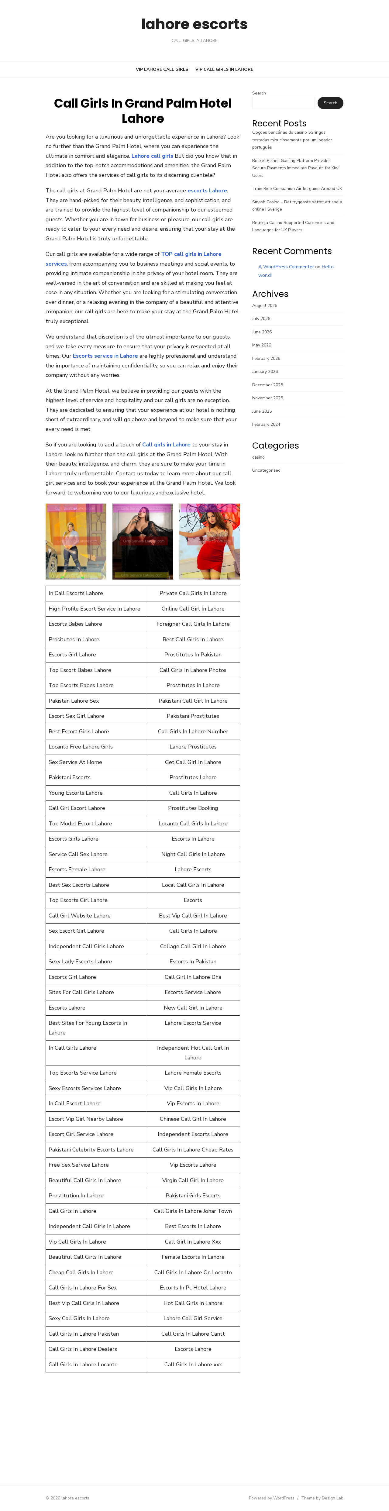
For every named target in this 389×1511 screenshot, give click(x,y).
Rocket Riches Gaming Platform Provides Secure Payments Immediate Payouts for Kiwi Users (295, 168)
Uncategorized (266, 470)
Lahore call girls (152, 156)
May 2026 (261, 345)
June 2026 (262, 332)
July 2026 (261, 319)
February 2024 (266, 424)
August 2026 (264, 305)
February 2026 (266, 358)
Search (259, 93)
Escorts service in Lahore (105, 356)
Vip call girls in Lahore (224, 69)
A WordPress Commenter (286, 266)
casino (258, 457)
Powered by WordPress (271, 1498)
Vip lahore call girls (162, 69)
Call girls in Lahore (166, 444)
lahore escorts (194, 24)
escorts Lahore (207, 190)
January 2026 (265, 371)
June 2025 (262, 411)
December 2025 (267, 385)
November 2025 (267, 398)
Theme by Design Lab (322, 1498)
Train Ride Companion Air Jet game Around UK (297, 188)
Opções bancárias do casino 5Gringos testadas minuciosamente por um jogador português (292, 139)
